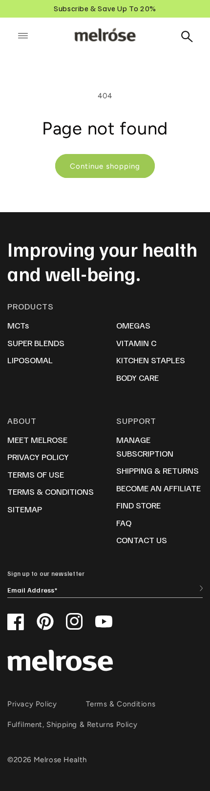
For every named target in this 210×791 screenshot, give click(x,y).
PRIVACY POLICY (38, 456)
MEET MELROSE (37, 439)
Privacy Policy (32, 704)
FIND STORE (138, 505)
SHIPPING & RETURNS (157, 470)
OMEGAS (133, 325)
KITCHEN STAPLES (150, 359)
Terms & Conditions (120, 704)
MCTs (18, 325)
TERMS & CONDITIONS (50, 491)
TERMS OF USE (35, 474)
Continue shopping (105, 166)
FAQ (123, 522)
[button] (23, 35)
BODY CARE (137, 377)
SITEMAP (24, 509)
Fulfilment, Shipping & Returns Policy (72, 724)
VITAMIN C (136, 342)
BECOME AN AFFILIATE (158, 488)
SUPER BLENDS (35, 342)
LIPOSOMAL (30, 359)
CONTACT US (141, 539)
